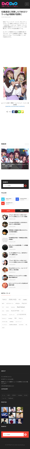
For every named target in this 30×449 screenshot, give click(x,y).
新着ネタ (22, 210)
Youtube (20, 395)
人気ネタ (8, 210)
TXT (3, 307)
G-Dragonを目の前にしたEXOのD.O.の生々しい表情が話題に (18, 223)
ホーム (3, 395)
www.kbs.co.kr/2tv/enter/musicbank (15, 106)
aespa (17, 303)
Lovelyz (10, 318)
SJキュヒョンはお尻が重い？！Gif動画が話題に (18, 246)
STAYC (7, 307)
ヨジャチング (18, 321)
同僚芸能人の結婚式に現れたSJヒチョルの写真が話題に (18, 231)
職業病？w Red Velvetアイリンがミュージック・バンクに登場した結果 (15, 165)
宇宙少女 (21, 318)
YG (26, 324)
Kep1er (24, 303)
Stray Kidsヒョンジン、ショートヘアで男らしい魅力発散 (18, 269)
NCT (3, 303)
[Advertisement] (15, 52)
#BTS (9, 395)
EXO (3, 311)
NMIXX (7, 311)
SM (15, 318)
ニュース (4, 398)
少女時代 (25, 299)
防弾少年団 (12, 299)
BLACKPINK (15, 311)
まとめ (25, 395)
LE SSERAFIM (21, 314)
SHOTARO (21, 324)
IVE (19, 299)
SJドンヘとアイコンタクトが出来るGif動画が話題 (18, 284)
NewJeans (4, 314)
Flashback (10, 398)
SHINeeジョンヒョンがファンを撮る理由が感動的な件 (18, 276)
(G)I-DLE (13, 307)
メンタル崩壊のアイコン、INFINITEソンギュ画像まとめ (18, 253)
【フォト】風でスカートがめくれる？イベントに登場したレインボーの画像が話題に (18, 216)
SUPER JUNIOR (13, 324)
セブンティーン (9, 303)
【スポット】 (12, 314)
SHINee (11, 321)
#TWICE (14, 395)
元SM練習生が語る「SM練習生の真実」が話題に (18, 238)
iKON (3, 327)
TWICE (4, 299)
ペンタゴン (4, 324)
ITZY (22, 311)
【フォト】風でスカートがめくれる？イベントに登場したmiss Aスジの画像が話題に (18, 262)
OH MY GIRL (5, 321)
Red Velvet (21, 307)
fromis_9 (4, 318)
